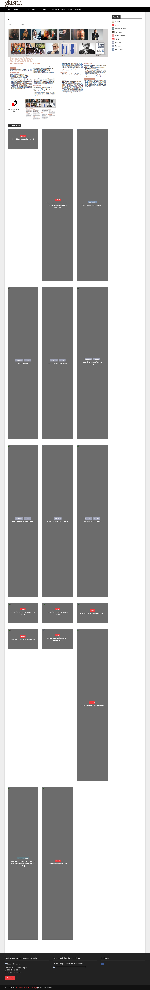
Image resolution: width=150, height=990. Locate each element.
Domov (8, 10)
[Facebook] (102, 964)
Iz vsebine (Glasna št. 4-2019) (23, 139)
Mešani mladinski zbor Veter (57, 521)
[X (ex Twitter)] (106, 964)
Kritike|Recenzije (23, 858)
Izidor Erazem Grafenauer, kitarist (92, 363)
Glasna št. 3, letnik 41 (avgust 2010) (58, 613)
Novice (16, 10)
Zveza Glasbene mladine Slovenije (25, 987)
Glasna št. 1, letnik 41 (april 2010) (23, 639)
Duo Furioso (23, 363)
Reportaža (45, 10)
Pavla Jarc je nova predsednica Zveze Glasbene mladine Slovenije (57, 205)
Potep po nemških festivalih (92, 205)
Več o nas (10, 978)
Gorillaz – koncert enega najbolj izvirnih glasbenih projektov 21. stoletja (23, 863)
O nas (70, 10)
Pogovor (25, 10)
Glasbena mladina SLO (16, 25)
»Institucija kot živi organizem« (92, 705)
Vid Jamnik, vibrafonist (92, 521)
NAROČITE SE (79, 10)
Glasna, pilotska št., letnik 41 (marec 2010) (57, 639)
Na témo (55, 10)
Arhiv (63, 10)
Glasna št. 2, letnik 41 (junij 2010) (92, 613)
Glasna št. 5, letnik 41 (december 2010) (23, 613)
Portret (35, 10)
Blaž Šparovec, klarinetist (57, 363)
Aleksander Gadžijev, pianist (23, 521)
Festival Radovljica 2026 (58, 863)
